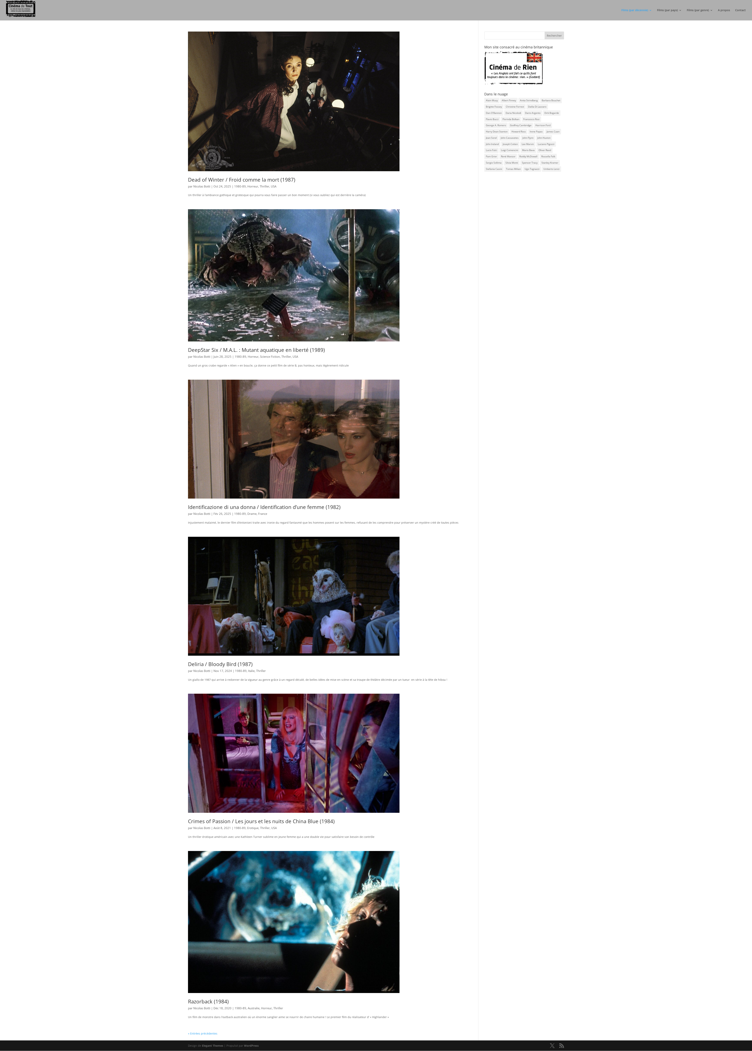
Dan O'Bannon (494, 113)
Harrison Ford (542, 125)
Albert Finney (509, 100)
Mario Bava (528, 150)
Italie (251, 671)
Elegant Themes (212, 1045)
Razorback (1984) (208, 1001)
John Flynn (527, 137)
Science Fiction (270, 356)
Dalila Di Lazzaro (537, 106)
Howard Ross (519, 131)
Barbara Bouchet (551, 100)
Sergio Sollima (494, 162)
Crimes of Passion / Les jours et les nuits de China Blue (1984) (261, 821)
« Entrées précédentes (202, 1033)
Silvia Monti (511, 162)
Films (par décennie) (634, 10)
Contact (740, 10)
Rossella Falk (548, 156)
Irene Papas (536, 131)
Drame (252, 514)
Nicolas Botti (201, 186)
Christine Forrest (515, 106)
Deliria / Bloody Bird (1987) (220, 664)
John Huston (543, 137)
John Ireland (492, 144)
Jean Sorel (491, 137)
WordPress (251, 1045)
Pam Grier (491, 156)
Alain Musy (492, 100)
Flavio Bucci (492, 119)
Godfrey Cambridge (520, 125)
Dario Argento (532, 113)
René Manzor (508, 156)
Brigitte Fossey (494, 106)
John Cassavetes (510, 137)
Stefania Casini (494, 169)
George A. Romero (496, 125)
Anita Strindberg (529, 100)
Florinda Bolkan (511, 119)
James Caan (553, 131)
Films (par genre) (698, 10)
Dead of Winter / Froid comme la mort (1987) (241, 179)
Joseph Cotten (510, 144)
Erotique (252, 828)
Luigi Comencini (509, 150)
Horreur (252, 186)
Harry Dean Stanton (497, 131)
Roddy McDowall (528, 156)
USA (273, 186)
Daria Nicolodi (513, 113)
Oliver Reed (545, 150)
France (262, 514)
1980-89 (240, 186)
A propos (724, 10)
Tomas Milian (513, 169)
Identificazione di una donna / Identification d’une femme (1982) (264, 507)
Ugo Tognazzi (532, 169)
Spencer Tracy (530, 162)
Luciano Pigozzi (546, 144)
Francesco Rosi (531, 119)
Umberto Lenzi (551, 169)
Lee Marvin (528, 144)
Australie (253, 1008)
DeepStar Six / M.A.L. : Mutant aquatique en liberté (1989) (256, 349)
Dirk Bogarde (551, 113)
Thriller (264, 186)
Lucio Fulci (491, 150)
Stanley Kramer (549, 162)
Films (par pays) (667, 10)
